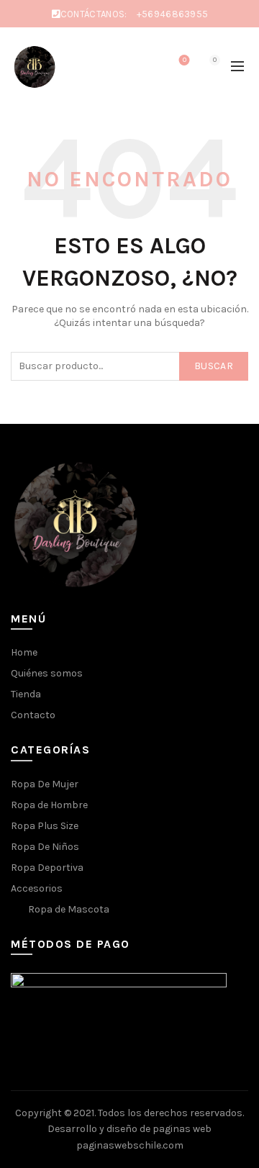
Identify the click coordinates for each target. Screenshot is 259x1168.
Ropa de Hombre (49, 805)
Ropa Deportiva (47, 867)
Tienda (26, 694)
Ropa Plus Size (44, 826)
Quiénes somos (47, 673)
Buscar (213, 366)
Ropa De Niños (45, 847)
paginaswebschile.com (129, 1145)
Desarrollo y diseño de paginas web (129, 1129)
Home (24, 652)
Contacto (33, 715)
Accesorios (37, 888)
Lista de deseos (184, 60)
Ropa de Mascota (68, 909)
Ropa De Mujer (44, 784)
